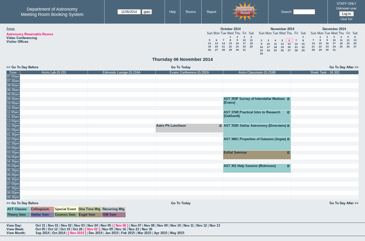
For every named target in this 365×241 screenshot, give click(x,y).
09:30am (13, 99)
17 (244, 43)
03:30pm (13, 152)
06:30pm (13, 179)
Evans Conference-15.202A (189, 72)
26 (209, 49)
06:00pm (13, 175)
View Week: (15, 229)
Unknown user (346, 8)
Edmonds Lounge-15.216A (122, 72)
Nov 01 (53, 225)
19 (209, 46)
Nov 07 (136, 225)
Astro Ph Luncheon (171, 125)
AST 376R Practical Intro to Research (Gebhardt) (252, 114)
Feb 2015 (128, 233)
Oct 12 (53, 229)
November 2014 (282, 29)
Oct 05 (40, 229)
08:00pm (13, 193)
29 (230, 49)
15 (230, 43)
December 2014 (334, 29)
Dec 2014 (95, 233)
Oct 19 (65, 229)
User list (346, 19)
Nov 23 (134, 229)
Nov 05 (106, 225)
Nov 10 (175, 225)
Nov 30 (147, 229)
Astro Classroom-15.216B (257, 72)
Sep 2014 (42, 233)
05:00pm (13, 166)
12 (209, 43)
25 (251, 46)
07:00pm (13, 184)
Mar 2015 (144, 233)
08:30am (13, 90)
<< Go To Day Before (22, 67)
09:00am (13, 94)
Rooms (191, 12)
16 (237, 43)
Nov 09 (162, 225)
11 (251, 40)
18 (251, 43)
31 (244, 49)
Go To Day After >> (344, 67)
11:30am (13, 117)
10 (244, 40)
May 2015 (177, 233)
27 (216, 49)
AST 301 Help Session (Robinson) (250, 166)
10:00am (13, 103)
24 (244, 46)
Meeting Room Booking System (52, 14)
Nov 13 (215, 225)
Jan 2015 (111, 233)
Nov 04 (92, 225)
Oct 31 (40, 225)
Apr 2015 (160, 233)
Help (172, 12)
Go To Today (180, 67)
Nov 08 (149, 225)
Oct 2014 (58, 233)
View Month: (16, 233)
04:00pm (13, 157)
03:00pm (13, 148)
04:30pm (13, 161)
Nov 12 (201, 225)
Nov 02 (66, 225)
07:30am (13, 81)
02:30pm (13, 143)
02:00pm (13, 139)
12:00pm (13, 121)
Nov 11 (188, 225)
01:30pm (13, 134)
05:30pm (13, 170)
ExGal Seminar (235, 152)
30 (237, 49)
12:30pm (13, 125)
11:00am (13, 112)
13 (216, 43)
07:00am (13, 76)
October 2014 (230, 29)
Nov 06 (121, 225)
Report (211, 12)
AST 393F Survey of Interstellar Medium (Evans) (254, 100)
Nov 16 (120, 229)
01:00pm (13, 130)
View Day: (14, 225)
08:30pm (13, 197)
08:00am (13, 85)
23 (237, 46)
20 (216, 46)
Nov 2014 (77, 233)
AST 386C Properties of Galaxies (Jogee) (255, 139)
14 (223, 43)
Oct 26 (77, 229)
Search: (286, 12)
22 (230, 46)
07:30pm (13, 188)
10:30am (13, 108)
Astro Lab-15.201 (54, 72)
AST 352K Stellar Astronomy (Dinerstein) (255, 125)
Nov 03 (79, 225)
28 (223, 49)
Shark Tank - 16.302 (324, 72)
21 (223, 46)
